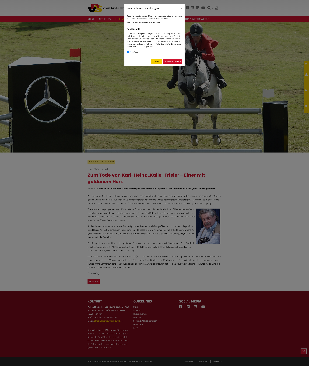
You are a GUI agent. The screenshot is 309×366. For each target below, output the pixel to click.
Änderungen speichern (173, 61)
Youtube (135, 51)
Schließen (156, 61)
